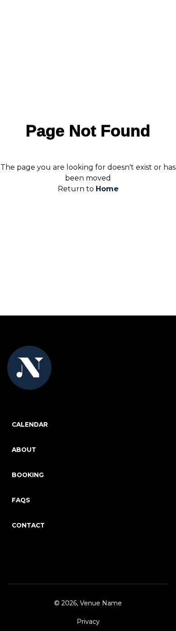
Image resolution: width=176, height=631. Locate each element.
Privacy (88, 621)
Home (107, 189)
